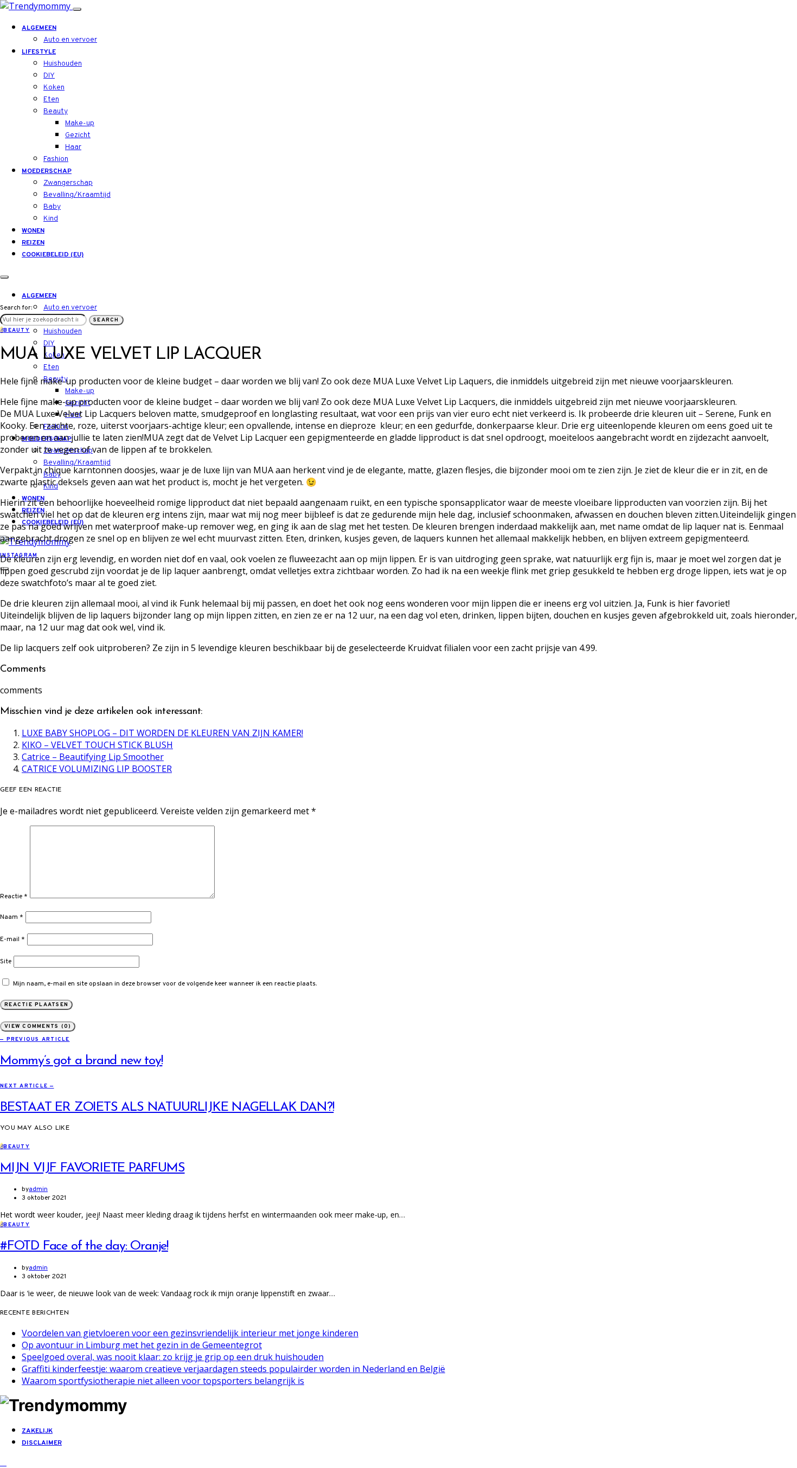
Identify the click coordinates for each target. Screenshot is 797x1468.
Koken (54, 87)
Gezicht (78, 135)
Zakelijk (37, 1431)
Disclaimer (42, 1443)
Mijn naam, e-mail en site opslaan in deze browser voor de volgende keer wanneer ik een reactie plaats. (165, 984)
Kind (50, 218)
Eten (51, 99)
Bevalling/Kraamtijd (77, 194)
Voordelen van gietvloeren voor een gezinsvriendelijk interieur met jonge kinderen (190, 1333)
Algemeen (39, 28)
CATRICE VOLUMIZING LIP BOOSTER (97, 769)
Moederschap (47, 171)
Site (5, 961)
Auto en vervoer (70, 39)
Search (106, 320)
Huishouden (62, 63)
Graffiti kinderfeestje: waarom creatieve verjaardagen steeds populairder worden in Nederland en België (233, 1369)
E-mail (12, 939)
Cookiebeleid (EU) (52, 254)
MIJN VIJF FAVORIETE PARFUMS (92, 1168)
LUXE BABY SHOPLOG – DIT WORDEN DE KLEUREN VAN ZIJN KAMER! (162, 733)
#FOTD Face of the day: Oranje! (84, 1246)
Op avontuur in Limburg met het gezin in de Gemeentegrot (142, 1345)
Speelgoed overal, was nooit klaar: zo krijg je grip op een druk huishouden (173, 1357)
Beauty (55, 111)
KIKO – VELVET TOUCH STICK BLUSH (97, 745)
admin (38, 1189)
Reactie (14, 896)
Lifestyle (39, 52)
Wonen (33, 231)
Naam (11, 917)
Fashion (55, 159)
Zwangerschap (68, 183)
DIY (49, 75)
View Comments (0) (37, 1026)
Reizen (33, 243)
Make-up (79, 123)
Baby (52, 206)
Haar (73, 147)
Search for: (16, 308)
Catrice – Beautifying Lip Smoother (93, 757)
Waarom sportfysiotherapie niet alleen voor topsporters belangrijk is (163, 1381)
